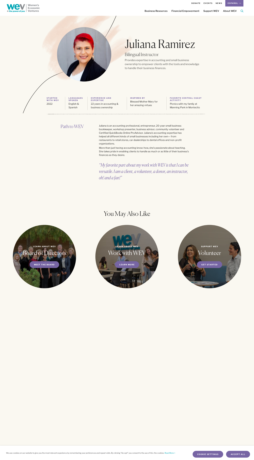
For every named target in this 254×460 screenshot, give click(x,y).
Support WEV (211, 11)
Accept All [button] (238, 454)
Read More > (170, 453)
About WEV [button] (230, 11)
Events (208, 3)
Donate (196, 3)
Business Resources (156, 11)
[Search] (242, 11)
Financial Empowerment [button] (185, 11)
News (219, 3)
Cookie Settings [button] (208, 454)
